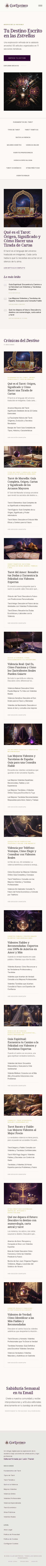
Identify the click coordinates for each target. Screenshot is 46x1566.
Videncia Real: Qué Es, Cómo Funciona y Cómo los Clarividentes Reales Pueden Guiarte (22, 669)
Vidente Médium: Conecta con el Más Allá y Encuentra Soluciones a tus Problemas (22, 1076)
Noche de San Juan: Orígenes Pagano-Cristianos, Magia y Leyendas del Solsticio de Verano (23, 1264)
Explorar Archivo (11, 66)
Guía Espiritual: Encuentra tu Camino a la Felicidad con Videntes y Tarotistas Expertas (23, 1044)
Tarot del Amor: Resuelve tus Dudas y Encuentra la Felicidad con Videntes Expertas (23, 577)
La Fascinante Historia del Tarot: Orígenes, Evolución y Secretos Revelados (20, 420)
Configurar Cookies (11, 1543)
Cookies (34, 1561)
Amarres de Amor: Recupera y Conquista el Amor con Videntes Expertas (20, 1244)
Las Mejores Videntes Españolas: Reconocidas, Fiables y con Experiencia (20, 783)
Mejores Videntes (10, 1489)
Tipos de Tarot (9, 1475)
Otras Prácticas (9, 1512)
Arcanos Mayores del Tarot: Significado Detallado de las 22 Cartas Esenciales (22, 411)
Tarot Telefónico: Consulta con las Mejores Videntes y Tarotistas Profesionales (21, 882)
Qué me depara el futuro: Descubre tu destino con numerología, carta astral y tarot (23, 1222)
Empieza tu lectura (17, 58)
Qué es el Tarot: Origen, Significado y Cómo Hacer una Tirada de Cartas (22, 388)
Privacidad (24, 1561)
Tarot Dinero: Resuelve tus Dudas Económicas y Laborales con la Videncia (21, 613)
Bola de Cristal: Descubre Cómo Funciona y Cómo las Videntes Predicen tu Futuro (20, 1254)
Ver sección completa (17, 437)
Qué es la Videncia (11, 1484)
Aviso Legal (8, 1530)
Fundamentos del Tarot (12, 1471)
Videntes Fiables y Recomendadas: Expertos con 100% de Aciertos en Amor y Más (23, 947)
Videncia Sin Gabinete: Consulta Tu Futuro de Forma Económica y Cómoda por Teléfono (23, 892)
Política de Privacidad (12, 1534)
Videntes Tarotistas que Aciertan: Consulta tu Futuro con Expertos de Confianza (21, 986)
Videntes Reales (10, 1517)
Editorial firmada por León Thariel (19, 1459)
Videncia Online (9, 1494)
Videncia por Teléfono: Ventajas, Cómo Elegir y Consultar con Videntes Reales (22, 852)
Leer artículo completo (14, 268)
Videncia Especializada (12, 1503)
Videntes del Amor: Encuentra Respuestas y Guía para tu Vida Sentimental (20, 1066)
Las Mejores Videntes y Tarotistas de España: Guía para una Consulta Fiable (22, 760)
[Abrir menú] (40, 6)
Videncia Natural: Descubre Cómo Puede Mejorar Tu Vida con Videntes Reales (22, 691)
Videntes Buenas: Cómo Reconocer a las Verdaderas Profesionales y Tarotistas (22, 969)
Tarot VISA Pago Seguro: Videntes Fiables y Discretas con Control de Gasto (21, 1157)
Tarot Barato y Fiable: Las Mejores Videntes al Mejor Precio (22, 1130)
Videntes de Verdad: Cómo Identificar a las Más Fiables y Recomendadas (21, 1319)
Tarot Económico (10, 1507)
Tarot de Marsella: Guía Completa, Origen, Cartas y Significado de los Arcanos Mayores (23, 483)
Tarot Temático (9, 1480)
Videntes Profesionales (12, 1498)
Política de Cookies (11, 1539)
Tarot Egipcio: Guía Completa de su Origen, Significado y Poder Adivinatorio (21, 512)
